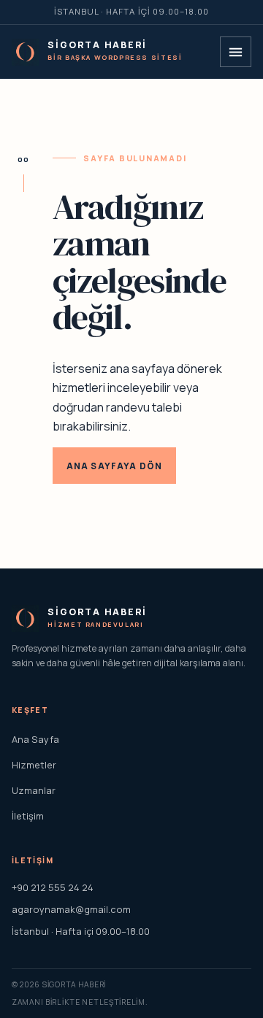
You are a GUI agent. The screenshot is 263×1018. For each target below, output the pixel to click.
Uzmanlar (34, 790)
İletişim (28, 815)
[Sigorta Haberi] (25, 52)
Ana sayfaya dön (114, 466)
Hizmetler (34, 764)
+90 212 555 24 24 (53, 887)
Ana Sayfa (35, 739)
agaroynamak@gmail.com (71, 909)
